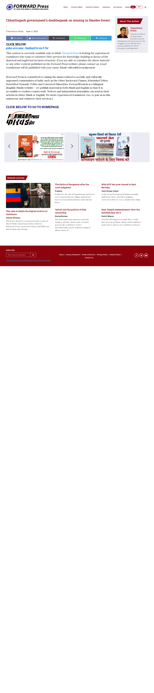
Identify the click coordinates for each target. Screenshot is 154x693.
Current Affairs (76, 7)
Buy (133, 7)
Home (65, 7)
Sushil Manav (107, 216)
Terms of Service (88, 255)
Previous (7, 146)
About (61, 255)
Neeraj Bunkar (61, 216)
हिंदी (139, 7)
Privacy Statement (73, 255)
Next (74, 146)
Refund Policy (115, 255)
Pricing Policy (102, 255)
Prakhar (58, 191)
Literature (106, 7)
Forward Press (70, 53)
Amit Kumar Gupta (109, 191)
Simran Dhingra (13, 218)
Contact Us (89, 258)
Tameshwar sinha (14, 31)
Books (127, 7)
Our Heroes (117, 7)
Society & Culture (92, 7)
